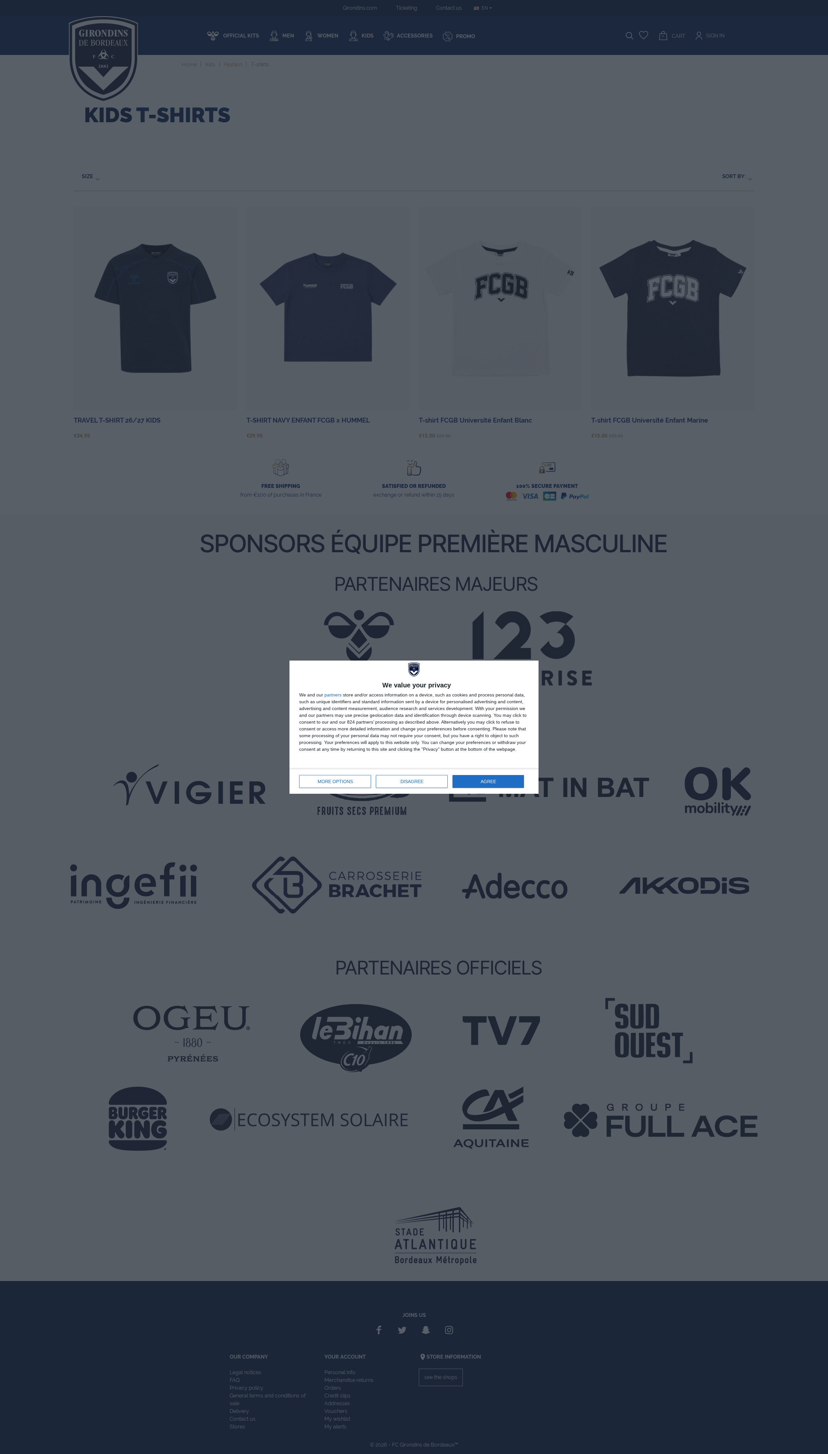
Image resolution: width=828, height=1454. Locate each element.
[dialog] (414, 727)
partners (333, 695)
